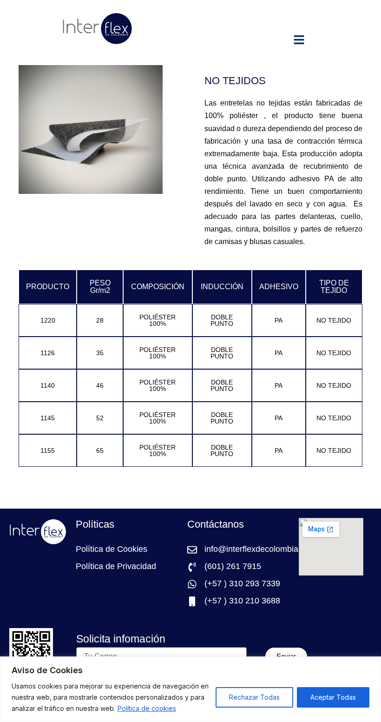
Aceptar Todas (333, 697)
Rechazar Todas (254, 697)
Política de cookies (147, 708)
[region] (190, 689)
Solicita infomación (120, 639)
